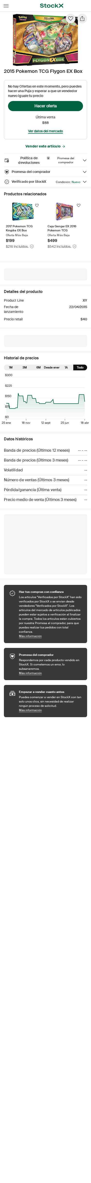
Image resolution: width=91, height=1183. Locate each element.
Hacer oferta (45, 105)
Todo (80, 367)
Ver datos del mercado (45, 131)
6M (38, 367)
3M (25, 367)
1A (66, 367)
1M (11, 367)
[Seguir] (37, 205)
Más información (50, 636)
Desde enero (52, 367)
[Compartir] (82, 18)
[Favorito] (70, 18)
